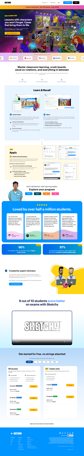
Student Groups (30, 439)
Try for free (67, 2)
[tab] (29, 362)
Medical (12, 439)
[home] (8, 2)
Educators (53, 2)
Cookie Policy (20, 447)
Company (20, 439)
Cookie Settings (21, 449)
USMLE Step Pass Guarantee (32, 447)
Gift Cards (29, 441)
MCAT (12, 441)
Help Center (29, 444)
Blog (59, 2)
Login (76, 2)
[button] (45, 2)
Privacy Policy (20, 444)
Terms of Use (20, 446)
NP (11, 444)
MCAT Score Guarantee (31, 446)
